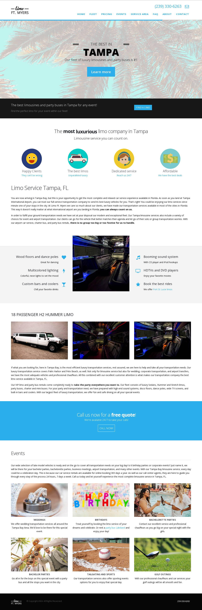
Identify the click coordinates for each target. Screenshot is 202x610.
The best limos (78, 171)
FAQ (155, 14)
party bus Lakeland (115, 527)
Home (81, 14)
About (167, 14)
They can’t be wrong (31, 175)
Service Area (140, 14)
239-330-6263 (183, 601)
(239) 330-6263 (168, 6)
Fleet (93, 14)
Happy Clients (32, 171)
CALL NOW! (106, 428)
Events (121, 14)
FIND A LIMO (143, 107)
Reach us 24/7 (124, 175)
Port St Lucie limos (162, 289)
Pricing (106, 14)
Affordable (170, 171)
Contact (182, 14)
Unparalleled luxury (78, 175)
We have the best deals (170, 175)
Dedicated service (124, 171)
